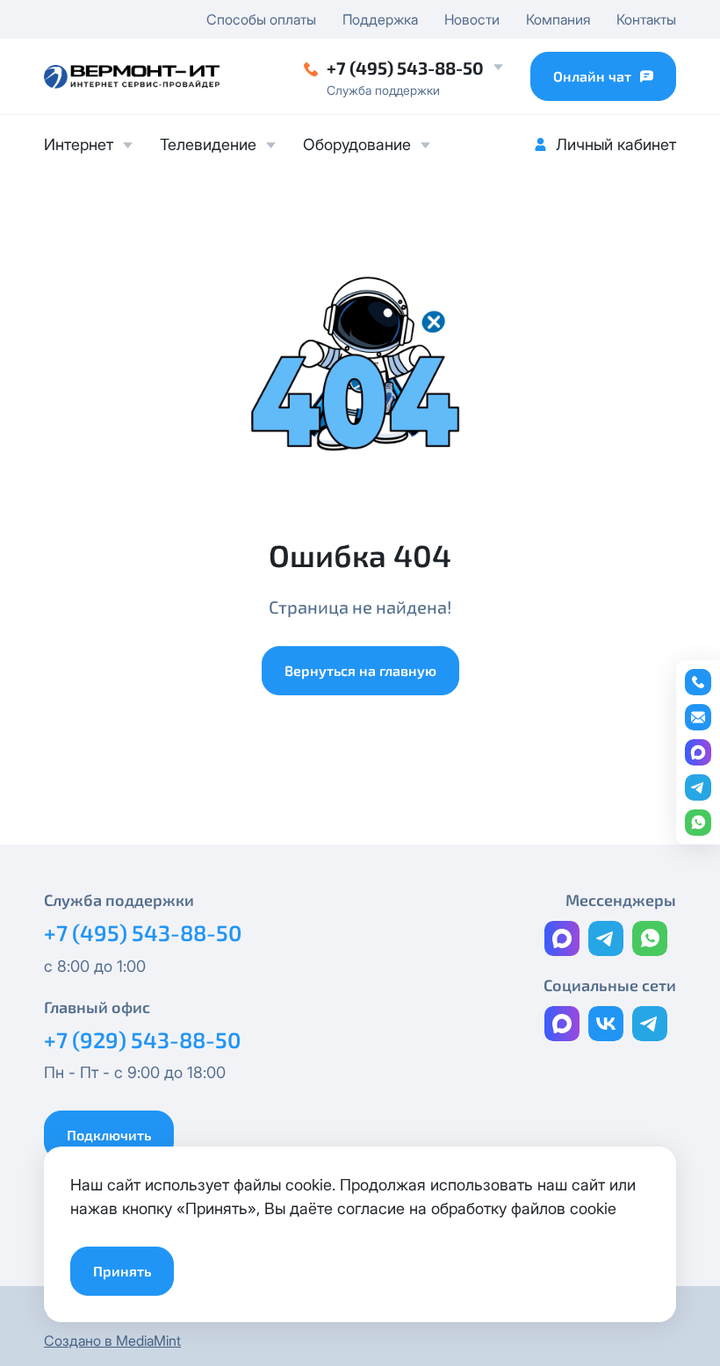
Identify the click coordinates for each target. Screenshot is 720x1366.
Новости (472, 19)
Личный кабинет (616, 144)
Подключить (109, 1134)
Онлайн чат (592, 76)
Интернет (78, 144)
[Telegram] (605, 938)
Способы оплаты (261, 19)
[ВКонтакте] (605, 1023)
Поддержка (380, 19)
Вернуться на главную (360, 670)
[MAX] (562, 938)
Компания (558, 19)
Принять (122, 1270)
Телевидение (208, 144)
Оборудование (357, 144)
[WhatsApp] (649, 938)
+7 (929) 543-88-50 (142, 1039)
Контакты (646, 19)
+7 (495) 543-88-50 (405, 67)
